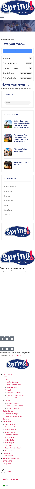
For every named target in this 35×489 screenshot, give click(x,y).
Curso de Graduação (11, 414)
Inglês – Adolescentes (14, 385)
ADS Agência (16, 355)
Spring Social (4, 310)
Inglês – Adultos (12, 387)
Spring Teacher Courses (11, 458)
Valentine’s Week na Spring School (20, 150)
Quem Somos (4, 288)
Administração (9, 437)
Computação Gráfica (11, 427)
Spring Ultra (7, 421)
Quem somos (7, 374)
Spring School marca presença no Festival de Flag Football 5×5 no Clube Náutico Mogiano (22, 124)
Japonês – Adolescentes (15, 406)
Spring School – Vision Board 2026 (21, 163)
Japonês (7, 215)
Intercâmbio (8, 210)
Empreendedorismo (11, 435)
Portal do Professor (6, 280)
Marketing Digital (10, 424)
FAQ (1, 321)
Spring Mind (7, 464)
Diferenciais (4, 291)
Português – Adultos (13, 398)
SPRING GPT (4, 326)
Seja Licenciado (5, 304)
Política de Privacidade (7, 278)
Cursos (5, 377)
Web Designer (9, 442)
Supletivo (6, 419)
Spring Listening (5, 275)
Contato (2, 313)
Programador (9, 450)
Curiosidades (8, 191)
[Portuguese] (4, 486)
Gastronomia (8, 201)
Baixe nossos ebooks (7, 323)
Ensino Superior (8, 411)
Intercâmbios (4, 316)
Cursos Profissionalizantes (13, 448)
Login (9, 471)
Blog (1, 329)
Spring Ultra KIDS (11, 432)
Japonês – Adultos (13, 408)
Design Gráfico (10, 440)
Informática (8, 445)
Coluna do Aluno (10, 186)
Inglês (6, 205)
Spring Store (4, 318)
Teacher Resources (10, 479)
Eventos (7, 196)
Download (17, 51)
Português (8, 390)
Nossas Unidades (6, 301)
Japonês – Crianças (13, 403)
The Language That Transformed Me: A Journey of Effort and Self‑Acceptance (21, 138)
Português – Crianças (14, 392)
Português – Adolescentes (15, 395)
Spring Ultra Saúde (11, 429)
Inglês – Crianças (12, 382)
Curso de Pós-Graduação (13, 416)
